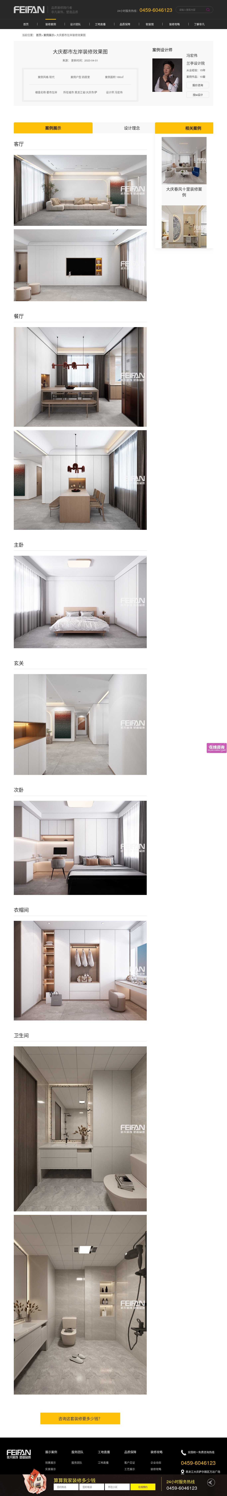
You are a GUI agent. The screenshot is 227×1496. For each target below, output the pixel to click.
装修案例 (50, 24)
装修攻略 (174, 24)
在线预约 (143, 1487)
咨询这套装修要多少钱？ (80, 1418)
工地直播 (100, 24)
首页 (26, 24)
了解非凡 (199, 24)
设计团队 (75, 24)
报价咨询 (197, 85)
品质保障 (125, 24)
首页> (40, 35)
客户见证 (129, 1462)
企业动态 (156, 1462)
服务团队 (76, 1462)
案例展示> (50, 35)
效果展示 (50, 1462)
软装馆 (150, 24)
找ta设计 (198, 95)
